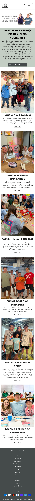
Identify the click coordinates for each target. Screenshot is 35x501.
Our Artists (17, 461)
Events (17, 472)
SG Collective (17, 466)
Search (17, 480)
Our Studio (17, 458)
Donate (17, 475)
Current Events (17, 486)
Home (17, 456)
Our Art (17, 469)
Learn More (17, 126)
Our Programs (17, 464)
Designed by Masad (26, 499)
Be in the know (17, 450)
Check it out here (17, 64)
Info (17, 491)
